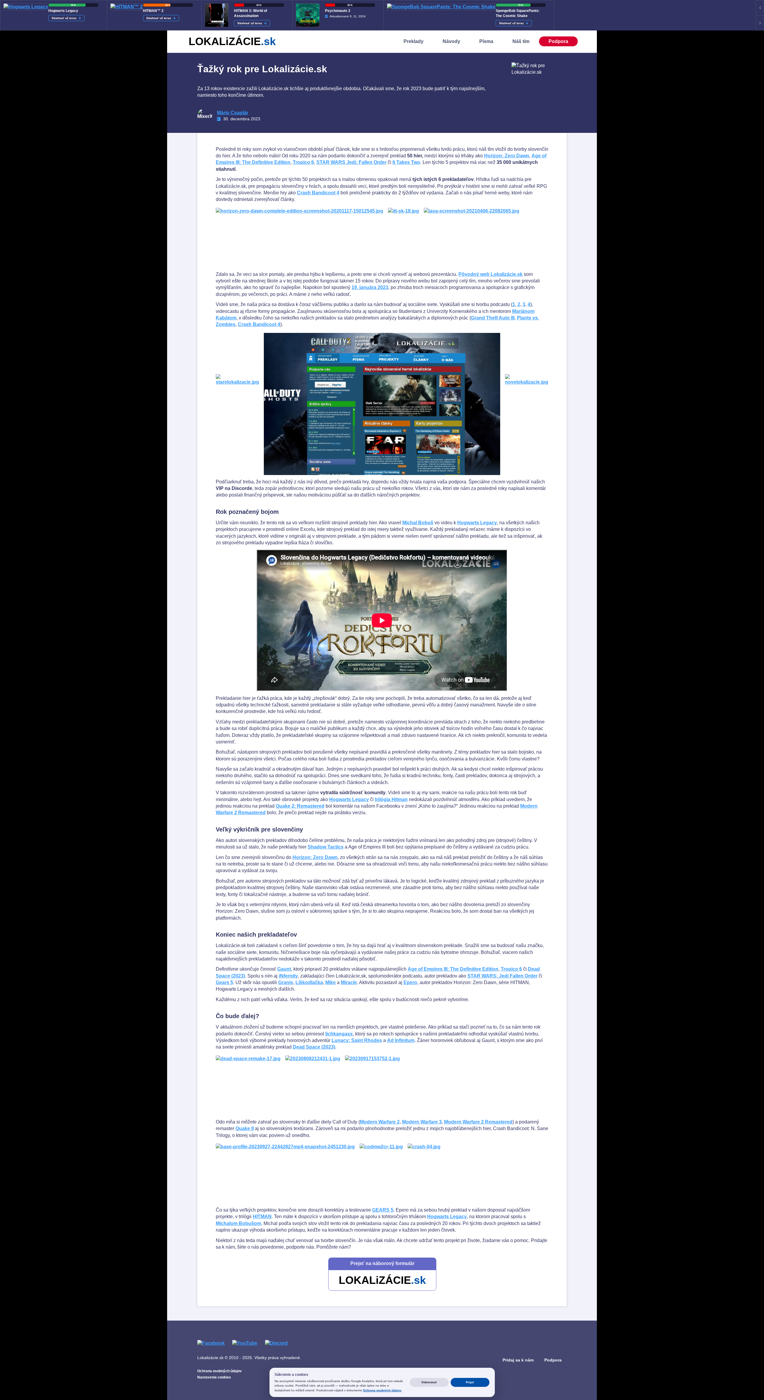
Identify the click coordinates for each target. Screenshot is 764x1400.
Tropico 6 (303, 162)
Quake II (244, 1128)
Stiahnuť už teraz (64, 18)
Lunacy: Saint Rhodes (357, 1040)
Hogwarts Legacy (63, 11)
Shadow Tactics (326, 846)
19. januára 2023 (370, 287)
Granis (285, 982)
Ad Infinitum (401, 1040)
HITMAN (262, 1216)
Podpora (558, 41)
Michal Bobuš (417, 522)
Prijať (470, 1382)
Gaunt (284, 969)
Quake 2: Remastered (300, 806)
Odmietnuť (429, 1382)
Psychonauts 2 (337, 11)
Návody (451, 41)
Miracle (349, 982)
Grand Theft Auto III (493, 317)
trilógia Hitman (391, 799)
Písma (486, 41)
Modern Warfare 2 (380, 1121)
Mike (330, 982)
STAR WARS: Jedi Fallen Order (502, 975)
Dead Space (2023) (314, 1046)
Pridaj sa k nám (518, 1360)
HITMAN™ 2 (153, 11)
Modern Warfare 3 (422, 1121)
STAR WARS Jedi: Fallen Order (351, 162)
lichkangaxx (339, 1033)
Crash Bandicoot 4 (318, 192)
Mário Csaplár (232, 112)
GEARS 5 (382, 1209)
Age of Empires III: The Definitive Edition (453, 969)
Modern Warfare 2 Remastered (478, 1121)
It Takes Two (406, 162)
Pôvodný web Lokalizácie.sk (490, 274)
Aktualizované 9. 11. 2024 (347, 16)
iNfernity (288, 975)
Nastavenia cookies (214, 1377)
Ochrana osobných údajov (219, 1371)
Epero (410, 982)
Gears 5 (224, 982)
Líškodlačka (309, 982)
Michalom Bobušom (238, 1223)
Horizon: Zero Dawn (506, 155)
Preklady (413, 41)
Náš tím (520, 41)
